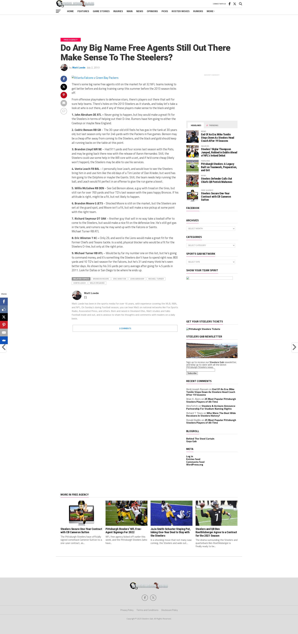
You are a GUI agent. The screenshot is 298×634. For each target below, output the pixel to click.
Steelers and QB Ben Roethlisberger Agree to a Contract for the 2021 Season (216, 532)
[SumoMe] (4, 340)
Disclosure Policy (169, 610)
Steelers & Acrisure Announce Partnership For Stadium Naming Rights (210, 407)
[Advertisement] (149, 24)
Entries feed (193, 459)
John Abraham (137, 278)
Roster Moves (181, 11)
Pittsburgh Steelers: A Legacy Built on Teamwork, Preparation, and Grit (219, 167)
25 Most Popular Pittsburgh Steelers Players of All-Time (211, 400)
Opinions (152, 11)
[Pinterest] (4, 325)
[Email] (4, 332)
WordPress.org (194, 464)
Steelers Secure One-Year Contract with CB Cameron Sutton (216, 196)
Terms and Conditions (147, 610)
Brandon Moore (101, 278)
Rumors (198, 11)
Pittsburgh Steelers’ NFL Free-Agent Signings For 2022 (124, 530)
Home (70, 11)
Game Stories (101, 11)
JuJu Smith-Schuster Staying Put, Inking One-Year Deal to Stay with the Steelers (171, 532)
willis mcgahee (97, 282)
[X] (4, 317)
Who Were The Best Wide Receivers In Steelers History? (211, 414)
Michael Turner (156, 278)
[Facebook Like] (4, 309)
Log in (189, 456)
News (139, 11)
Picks (165, 11)
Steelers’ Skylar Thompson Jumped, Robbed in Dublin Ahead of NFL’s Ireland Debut (219, 152)
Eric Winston (119, 278)
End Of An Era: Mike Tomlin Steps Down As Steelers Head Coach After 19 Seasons (217, 137)
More (210, 11)
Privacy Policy (126, 610)
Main (130, 11)
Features (83, 11)
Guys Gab (191, 441)
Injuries (118, 11)
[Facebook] (4, 301)
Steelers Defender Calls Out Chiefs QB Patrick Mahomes (216, 180)
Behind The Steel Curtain (200, 438)
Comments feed (195, 462)
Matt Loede (78, 67)
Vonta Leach (79, 282)
